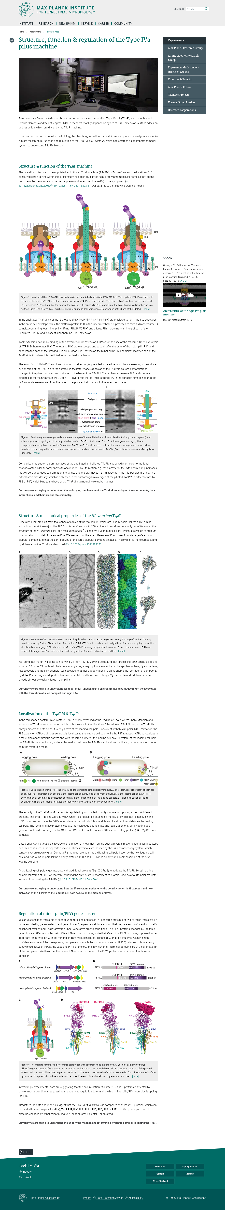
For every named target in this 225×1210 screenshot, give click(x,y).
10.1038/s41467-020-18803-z (72, 185)
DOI (185, 280)
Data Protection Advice (110, 1197)
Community (123, 23)
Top (28, 1152)
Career (103, 23)
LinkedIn (27, 1177)
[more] (147, 309)
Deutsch (179, 9)
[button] (155, 110)
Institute (26, 23)
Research (46, 23)
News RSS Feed (160, 1181)
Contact (160, 1174)
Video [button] (167, 258)
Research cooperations (182, 110)
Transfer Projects (178, 94)
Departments (176, 40)
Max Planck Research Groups (186, 48)
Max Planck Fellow (179, 87)
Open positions (190, 1166)
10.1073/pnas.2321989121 (85, 544)
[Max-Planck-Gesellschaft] (25, 1198)
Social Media (29, 1166)
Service (87, 23)
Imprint (87, 1197)
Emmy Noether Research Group (183, 58)
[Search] (205, 9)
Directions (160, 1166)
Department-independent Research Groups (183, 69)
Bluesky (27, 1171)
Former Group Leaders (182, 102)
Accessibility (135, 1197)
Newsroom (67, 23)
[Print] (11, 40)
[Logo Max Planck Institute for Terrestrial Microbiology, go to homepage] (80, 9)
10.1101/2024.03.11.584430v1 (80, 879)
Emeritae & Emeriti (180, 79)
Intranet (190, 1174)
